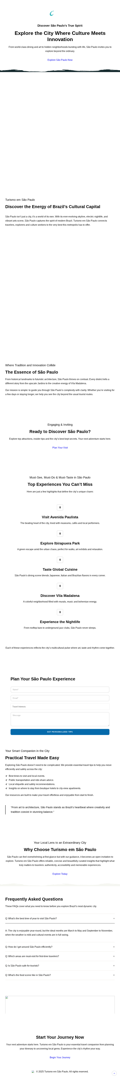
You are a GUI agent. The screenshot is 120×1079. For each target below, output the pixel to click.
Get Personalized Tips (60, 732)
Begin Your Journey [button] (60, 1057)
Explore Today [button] (60, 874)
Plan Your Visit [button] (60, 447)
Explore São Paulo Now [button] (60, 60)
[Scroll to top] (114, 1073)
